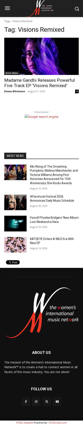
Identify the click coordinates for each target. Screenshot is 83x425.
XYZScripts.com (58, 422)
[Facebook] (26, 402)
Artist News (12, 73)
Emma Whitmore (14, 91)
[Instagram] (36, 402)
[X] (47, 402)
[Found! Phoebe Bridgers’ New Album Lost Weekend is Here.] (15, 223)
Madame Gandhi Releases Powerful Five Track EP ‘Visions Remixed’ (39, 83)
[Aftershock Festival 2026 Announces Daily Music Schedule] (15, 202)
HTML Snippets (24, 422)
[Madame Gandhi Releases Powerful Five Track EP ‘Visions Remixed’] (41, 56)
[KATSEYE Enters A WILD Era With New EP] (15, 245)
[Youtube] (57, 402)
